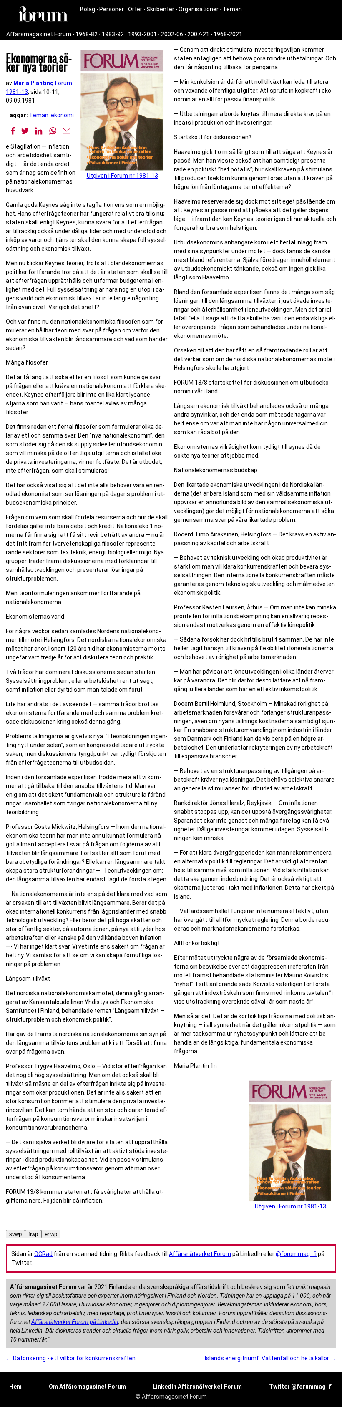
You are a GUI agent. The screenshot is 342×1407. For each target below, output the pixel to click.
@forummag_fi (296, 1254)
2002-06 (172, 34)
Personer (111, 9)
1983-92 (113, 34)
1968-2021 (228, 34)
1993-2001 (142, 34)
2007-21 (198, 34)
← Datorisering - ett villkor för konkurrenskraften (71, 1358)
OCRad (43, 1254)
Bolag (87, 9)
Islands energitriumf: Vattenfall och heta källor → (270, 1358)
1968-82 (86, 34)
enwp (51, 1234)
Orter (135, 9)
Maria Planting (33, 83)
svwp (15, 1234)
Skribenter (160, 9)
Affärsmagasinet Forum (38, 34)
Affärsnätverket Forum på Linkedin (74, 1322)
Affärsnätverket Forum (200, 1254)
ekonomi (62, 115)
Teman (232, 9)
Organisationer (199, 9)
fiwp (33, 1234)
